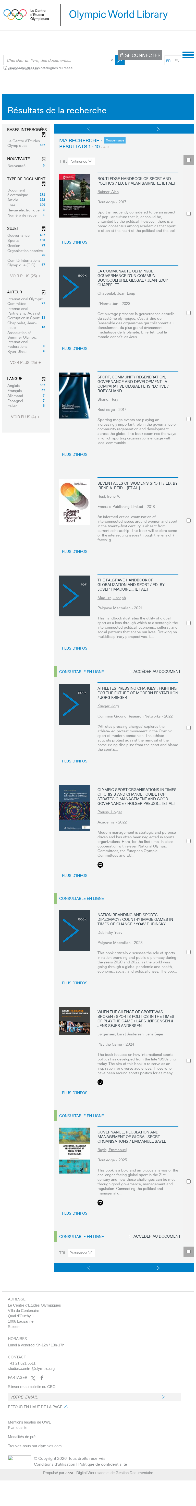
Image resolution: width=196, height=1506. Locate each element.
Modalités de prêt (22, 1437)
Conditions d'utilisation (54, 1464)
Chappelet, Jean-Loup (116, 293)
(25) (24, 275)
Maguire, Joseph (111, 597)
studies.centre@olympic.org (31, 1368)
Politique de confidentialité (102, 1464)
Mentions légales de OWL (29, 1422)
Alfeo (69, 1473)
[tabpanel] (98, 684)
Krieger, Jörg (108, 706)
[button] (26, 143)
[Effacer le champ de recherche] (112, 60)
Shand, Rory (107, 399)
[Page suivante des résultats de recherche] (159, 129)
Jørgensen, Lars (110, 1034)
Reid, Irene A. (108, 496)
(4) (24, 416)
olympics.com (50, 1446)
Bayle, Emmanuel (112, 1149)
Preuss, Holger (109, 812)
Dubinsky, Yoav (109, 932)
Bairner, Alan (108, 191)
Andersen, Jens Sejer (145, 1034)
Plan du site (17, 1427)
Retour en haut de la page (35, 1406)
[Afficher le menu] (188, 54)
